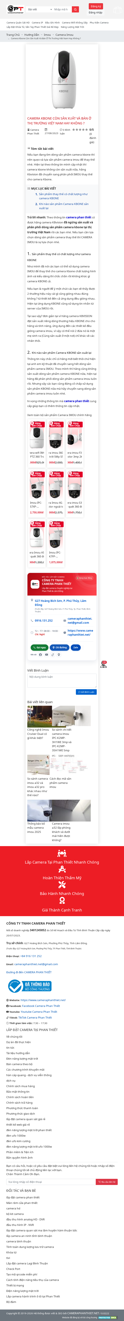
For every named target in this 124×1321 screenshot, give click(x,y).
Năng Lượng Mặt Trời (72, 26)
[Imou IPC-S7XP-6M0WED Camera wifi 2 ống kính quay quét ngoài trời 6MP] (36, 485)
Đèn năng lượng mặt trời (22, 1058)
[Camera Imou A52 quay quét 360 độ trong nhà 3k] (36, 535)
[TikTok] (52, 654)
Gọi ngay (41, 647)
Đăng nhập (95, 12)
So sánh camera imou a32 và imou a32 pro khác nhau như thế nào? (37, 787)
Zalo (75, 647)
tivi (8, 1258)
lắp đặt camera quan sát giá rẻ (25, 1119)
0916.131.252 (44, 620)
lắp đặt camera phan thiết (23, 1197)
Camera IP (37, 22)
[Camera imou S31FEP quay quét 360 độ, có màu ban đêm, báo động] (74, 485)
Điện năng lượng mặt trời (22, 1291)
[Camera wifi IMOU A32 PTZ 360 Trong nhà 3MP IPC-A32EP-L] (36, 435)
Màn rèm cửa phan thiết (21, 1203)
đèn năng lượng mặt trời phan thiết (29, 1130)
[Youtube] (46, 654)
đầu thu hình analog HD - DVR (25, 1219)
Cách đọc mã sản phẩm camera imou (60, 783)
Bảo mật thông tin (18, 1091)
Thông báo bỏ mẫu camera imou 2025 (36, 828)
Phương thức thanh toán (22, 1108)
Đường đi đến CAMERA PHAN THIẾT (29, 972)
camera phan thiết (78, 217)
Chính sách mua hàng (20, 1086)
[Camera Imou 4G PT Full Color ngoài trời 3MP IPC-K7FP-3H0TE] (55, 485)
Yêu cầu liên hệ (108, 1181)
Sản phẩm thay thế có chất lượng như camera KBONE (63, 196)
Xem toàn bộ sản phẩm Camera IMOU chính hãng (59, 415)
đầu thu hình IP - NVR (20, 1225)
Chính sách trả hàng (19, 1102)
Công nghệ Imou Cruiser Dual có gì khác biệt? (38, 734)
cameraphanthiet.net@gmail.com (80, 621)
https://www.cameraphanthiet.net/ (80, 633)
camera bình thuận (18, 1241)
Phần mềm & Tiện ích (20, 1152)
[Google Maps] (58, 654)
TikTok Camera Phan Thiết (35, 1017)
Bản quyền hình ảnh (19, 1157)
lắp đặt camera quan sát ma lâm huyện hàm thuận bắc (41, 1230)
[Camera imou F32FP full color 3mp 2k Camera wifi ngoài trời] (74, 435)
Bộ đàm (11, 1302)
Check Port (13, 1269)
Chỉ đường (61, 647)
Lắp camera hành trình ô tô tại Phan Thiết (33, 1296)
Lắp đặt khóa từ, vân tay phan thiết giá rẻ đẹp (33, 26)
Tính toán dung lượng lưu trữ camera (30, 1247)
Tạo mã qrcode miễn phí (21, 1274)
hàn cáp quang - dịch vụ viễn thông (29, 1075)
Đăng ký (96, 6)
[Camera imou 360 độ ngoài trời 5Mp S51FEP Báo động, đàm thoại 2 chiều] (55, 435)
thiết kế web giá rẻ (18, 1124)
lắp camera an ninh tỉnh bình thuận (29, 1236)
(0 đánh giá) (92, 138)
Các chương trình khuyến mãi (25, 1069)
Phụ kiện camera (99, 22)
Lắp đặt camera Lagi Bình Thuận (27, 1263)
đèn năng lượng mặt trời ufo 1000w (29, 1146)
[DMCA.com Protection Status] (108, 1317)
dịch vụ (11, 1080)
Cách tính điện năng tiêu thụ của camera (32, 1280)
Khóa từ (11, 1252)
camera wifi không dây (75, 22)
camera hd (13, 1208)
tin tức (10, 1047)
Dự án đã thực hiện (18, 1042)
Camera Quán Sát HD (18, 22)
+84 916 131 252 (31, 956)
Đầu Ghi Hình (52, 22)
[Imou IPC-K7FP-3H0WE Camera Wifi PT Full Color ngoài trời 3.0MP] (55, 535)
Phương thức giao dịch (20, 1113)
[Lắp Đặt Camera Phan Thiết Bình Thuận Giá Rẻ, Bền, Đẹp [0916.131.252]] (15, 9)
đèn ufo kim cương (18, 1141)
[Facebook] (40, 654)
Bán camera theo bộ (19, 1064)
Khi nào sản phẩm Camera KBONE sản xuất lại (64, 206)
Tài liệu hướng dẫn (18, 1053)
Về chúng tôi (14, 1036)
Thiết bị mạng (15, 1285)
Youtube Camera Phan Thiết (39, 1012)
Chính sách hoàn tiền (20, 1097)
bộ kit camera (15, 1214)
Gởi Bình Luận (87, 692)
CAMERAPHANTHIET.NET (83, 1313)
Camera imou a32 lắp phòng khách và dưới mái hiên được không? (61, 832)
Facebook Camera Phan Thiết (41, 1006)
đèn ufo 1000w (16, 1135)
